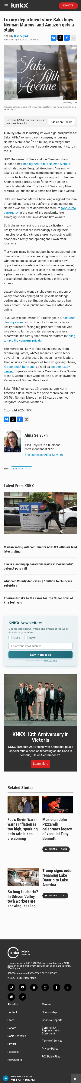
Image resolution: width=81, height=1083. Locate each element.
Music (16, 637)
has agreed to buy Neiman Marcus (46, 164)
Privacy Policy (50, 660)
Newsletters (15, 1059)
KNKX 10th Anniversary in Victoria (40, 737)
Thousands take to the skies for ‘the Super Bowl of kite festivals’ (38, 600)
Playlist (12, 1044)
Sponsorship (49, 1012)
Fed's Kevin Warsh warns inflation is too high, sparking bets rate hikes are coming (23, 829)
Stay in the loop (40, 654)
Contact (12, 1012)
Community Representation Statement (51, 1030)
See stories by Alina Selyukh (43, 454)
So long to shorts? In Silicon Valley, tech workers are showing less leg (23, 898)
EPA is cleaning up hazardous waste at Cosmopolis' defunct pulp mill (38, 566)
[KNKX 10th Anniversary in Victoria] (40, 700)
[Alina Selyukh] (12, 441)
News (32, 637)
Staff (11, 1020)
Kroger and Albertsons (19, 367)
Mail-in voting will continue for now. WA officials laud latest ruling (40, 549)
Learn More (40, 763)
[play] (5, 1078)
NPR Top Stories (21, 469)
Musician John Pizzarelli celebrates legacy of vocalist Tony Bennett (57, 829)
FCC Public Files (51, 1056)
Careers (46, 1004)
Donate (68, 5)
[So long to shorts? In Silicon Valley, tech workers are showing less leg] (23, 877)
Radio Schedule (17, 1036)
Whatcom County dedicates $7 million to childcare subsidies (38, 583)
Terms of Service (52, 1040)
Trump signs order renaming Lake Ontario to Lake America (57, 877)
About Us (13, 1004)
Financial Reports (52, 1020)
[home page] (19, 6)
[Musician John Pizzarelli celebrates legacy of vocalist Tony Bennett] (57, 805)
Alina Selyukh (21, 36)
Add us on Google (61, 121)
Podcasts (13, 1052)
